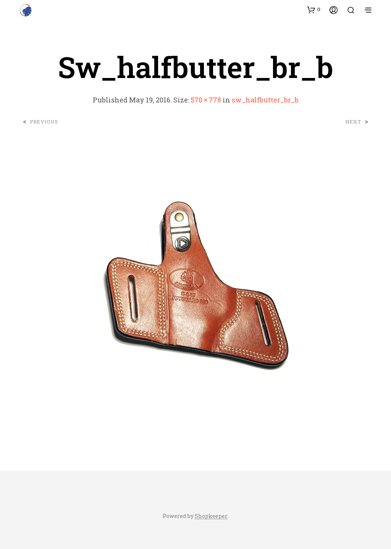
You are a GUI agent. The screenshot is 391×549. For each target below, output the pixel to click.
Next (353, 121)
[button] (313, 9)
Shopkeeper (211, 516)
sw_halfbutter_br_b (265, 99)
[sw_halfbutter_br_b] (195, 290)
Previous (44, 121)
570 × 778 (206, 99)
